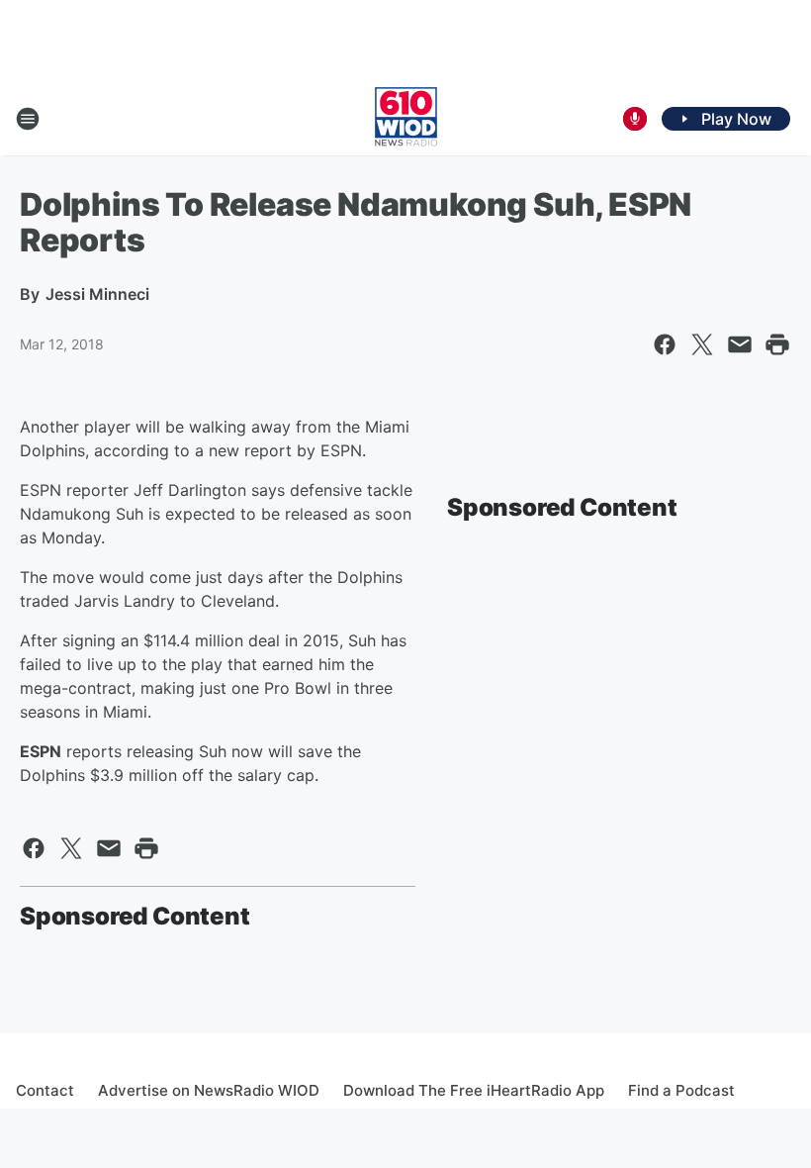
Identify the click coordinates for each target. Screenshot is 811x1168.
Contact (45, 1090)
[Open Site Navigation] (28, 119)
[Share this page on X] (702, 344)
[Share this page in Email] (740, 344)
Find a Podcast (681, 1090)
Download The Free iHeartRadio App (473, 1090)
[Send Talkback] (635, 119)
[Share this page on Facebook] (664, 344)
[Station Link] (406, 118)
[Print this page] (777, 344)
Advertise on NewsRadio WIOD (208, 1090)
